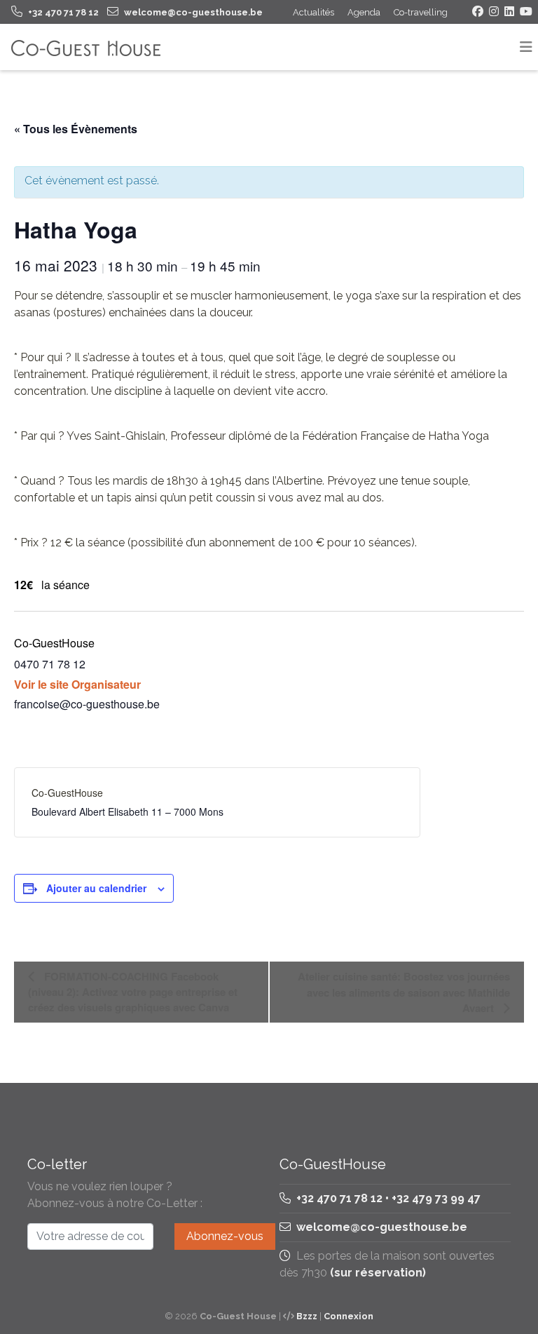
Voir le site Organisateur (77, 684)
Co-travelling (421, 12)
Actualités (313, 12)
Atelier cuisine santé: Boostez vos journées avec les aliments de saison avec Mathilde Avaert (404, 992)
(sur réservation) (378, 1272)
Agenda (363, 12)
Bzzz (306, 1316)
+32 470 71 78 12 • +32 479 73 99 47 (387, 1198)
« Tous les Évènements (75, 129)
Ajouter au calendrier (96, 888)
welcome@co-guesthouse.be (381, 1227)
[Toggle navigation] (526, 47)
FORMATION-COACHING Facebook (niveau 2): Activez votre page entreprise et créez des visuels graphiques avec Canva (132, 992)
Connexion (348, 1316)
